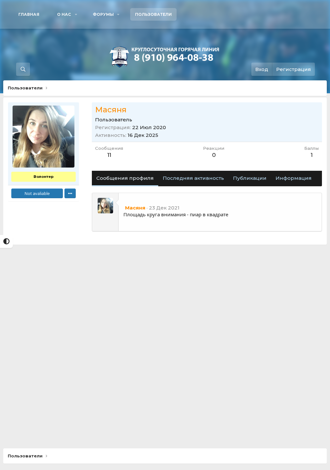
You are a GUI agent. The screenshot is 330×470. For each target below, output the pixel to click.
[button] (66, 14)
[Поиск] (23, 69)
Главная (28, 14)
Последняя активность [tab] (193, 178)
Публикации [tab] (250, 178)
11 (109, 155)
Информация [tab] (294, 178)
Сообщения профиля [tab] (125, 178)
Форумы (103, 14)
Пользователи (153, 14)
